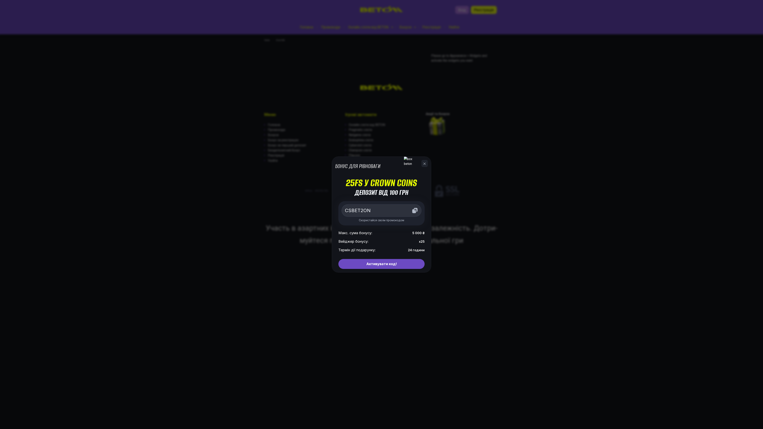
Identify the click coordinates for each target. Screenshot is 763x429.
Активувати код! (381, 264)
